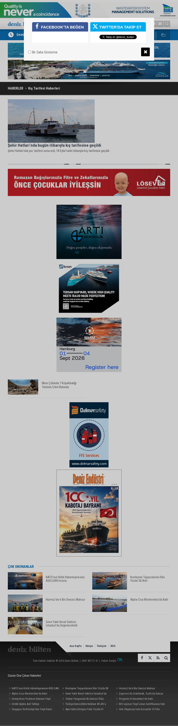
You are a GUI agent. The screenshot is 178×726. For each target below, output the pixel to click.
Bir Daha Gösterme (44, 52)
